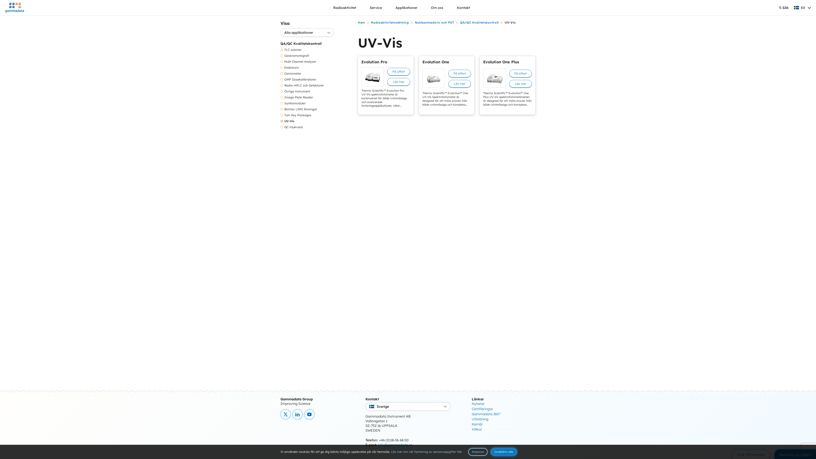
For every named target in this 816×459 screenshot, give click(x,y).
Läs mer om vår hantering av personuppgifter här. (426, 452)
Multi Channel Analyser (300, 62)
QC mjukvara (293, 127)
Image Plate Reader (298, 97)
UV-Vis (289, 121)
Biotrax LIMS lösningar (300, 109)
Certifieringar (482, 409)
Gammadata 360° (486, 414)
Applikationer (406, 8)
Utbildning (480, 419)
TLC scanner (293, 50)
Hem (361, 22)
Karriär (477, 424)
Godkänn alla (503, 452)
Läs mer (398, 82)
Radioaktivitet (344, 8)
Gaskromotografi (296, 56)
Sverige (383, 406)
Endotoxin (291, 67)
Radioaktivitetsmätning (390, 22)
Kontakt (463, 8)
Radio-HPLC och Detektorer (304, 85)
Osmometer (292, 73)
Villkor (477, 429)
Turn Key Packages (297, 115)
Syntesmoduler (295, 103)
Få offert (398, 72)
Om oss (437, 8)
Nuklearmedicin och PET (434, 22)
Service (376, 8)
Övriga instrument (297, 91)
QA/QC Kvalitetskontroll (479, 22)
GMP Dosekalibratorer (300, 79)
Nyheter (478, 404)
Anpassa (478, 452)
